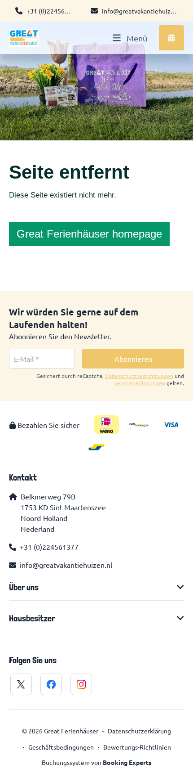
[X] (21, 684)
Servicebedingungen (139, 383)
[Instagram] (81, 684)
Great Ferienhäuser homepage (89, 234)
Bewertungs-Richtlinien (137, 747)
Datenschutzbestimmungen (139, 375)
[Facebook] (51, 684)
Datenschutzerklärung (139, 731)
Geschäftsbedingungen (61, 747)
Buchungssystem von (97, 762)
